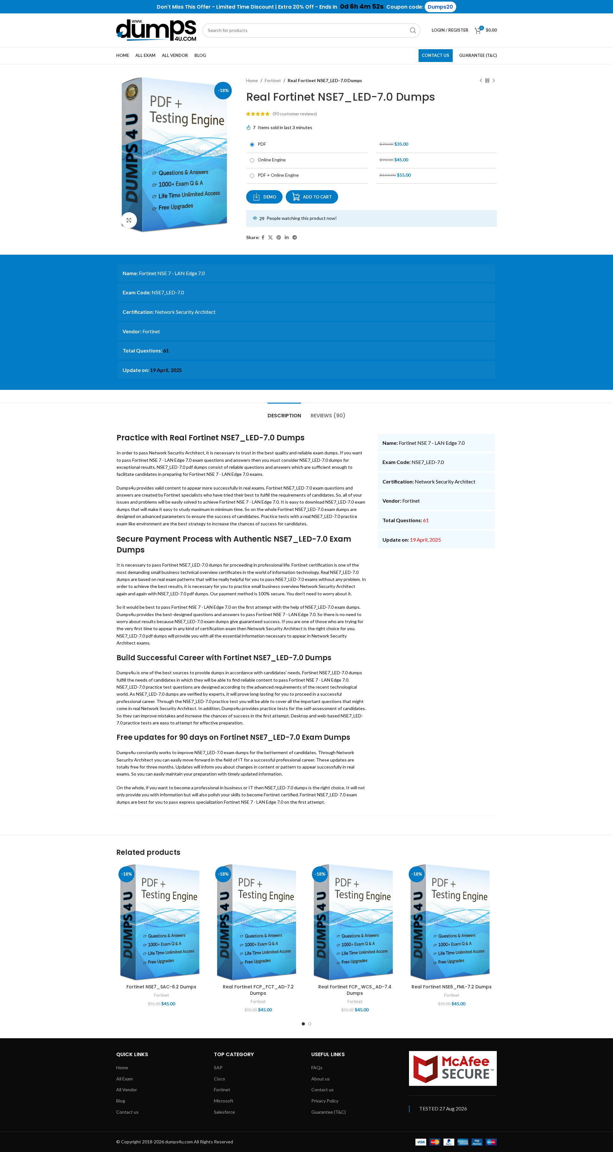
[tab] (284, 412)
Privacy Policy (324, 1100)
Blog (120, 1100)
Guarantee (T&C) (328, 1112)
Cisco (219, 1078)
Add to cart (317, 196)
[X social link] (270, 237)
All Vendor (126, 1089)
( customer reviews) (295, 113)
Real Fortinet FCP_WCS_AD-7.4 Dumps (354, 990)
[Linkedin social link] (287, 237)
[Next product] (493, 80)
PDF (261, 144)
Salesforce (224, 1112)
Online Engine (271, 159)
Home (252, 80)
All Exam (124, 1078)
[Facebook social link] (263, 237)
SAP (218, 1067)
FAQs (316, 1067)
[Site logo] (156, 29)
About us (320, 1078)
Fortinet (273, 80)
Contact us (127, 1112)
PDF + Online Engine (277, 175)
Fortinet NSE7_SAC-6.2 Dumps (161, 987)
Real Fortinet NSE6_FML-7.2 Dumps (452, 987)
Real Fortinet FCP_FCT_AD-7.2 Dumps (258, 990)
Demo (269, 196)
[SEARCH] (413, 30)
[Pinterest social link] (279, 237)
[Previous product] (481, 80)
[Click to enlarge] (129, 220)
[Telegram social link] (295, 237)
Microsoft (223, 1100)
